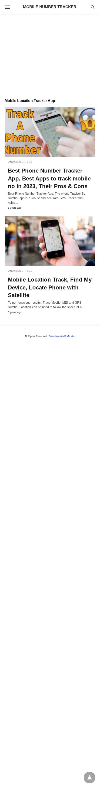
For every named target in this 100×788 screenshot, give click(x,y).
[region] (50, 54)
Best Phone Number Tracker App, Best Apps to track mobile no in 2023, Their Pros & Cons (49, 178)
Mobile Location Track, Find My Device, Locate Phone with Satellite (50, 287)
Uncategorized (20, 162)
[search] (92, 7)
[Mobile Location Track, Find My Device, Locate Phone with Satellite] (50, 241)
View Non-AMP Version (62, 336)
